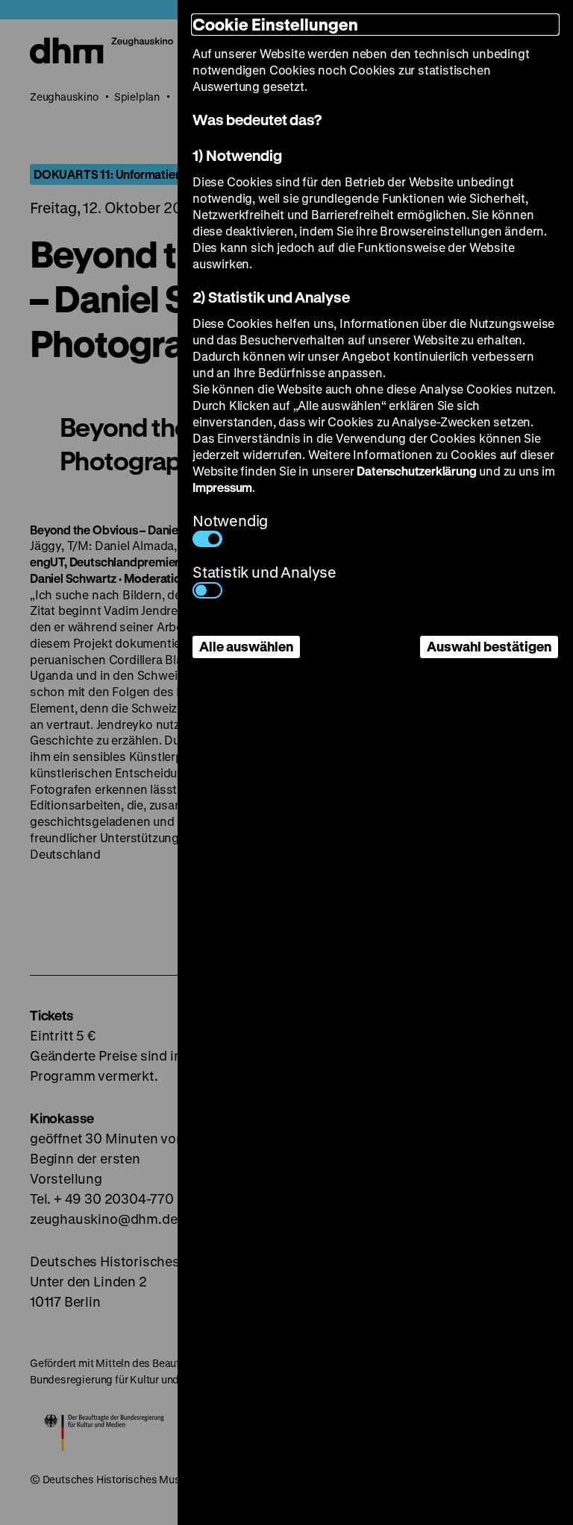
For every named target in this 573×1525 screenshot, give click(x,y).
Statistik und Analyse (264, 572)
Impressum (222, 487)
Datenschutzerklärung (416, 471)
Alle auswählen (246, 646)
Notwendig (230, 520)
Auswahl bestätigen (489, 646)
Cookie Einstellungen (275, 24)
